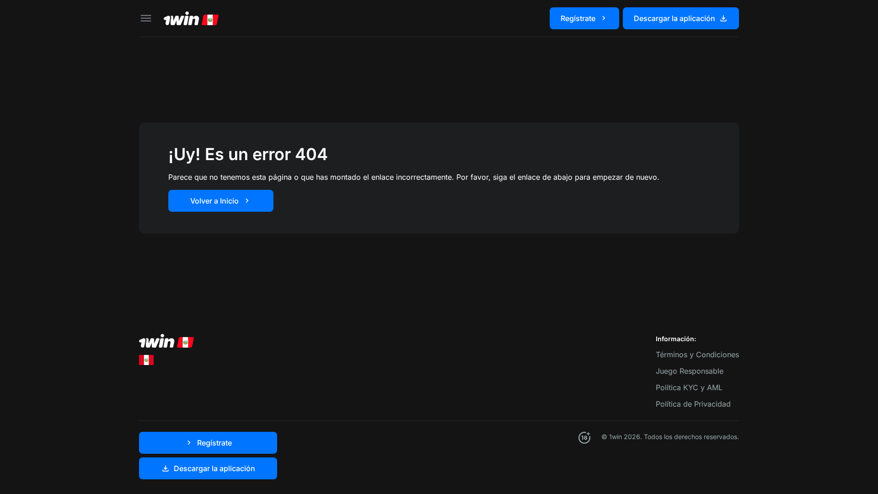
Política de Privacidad (693, 403)
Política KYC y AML (689, 387)
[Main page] (191, 18)
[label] (146, 360)
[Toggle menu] (146, 18)
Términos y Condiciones (697, 354)
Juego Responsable (689, 371)
